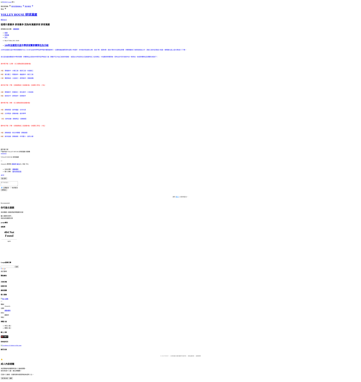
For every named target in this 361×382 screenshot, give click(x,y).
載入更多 (4, 178)
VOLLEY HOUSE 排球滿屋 (19, 14)
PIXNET (166, 356)
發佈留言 (4, 190)
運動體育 (16, 29)
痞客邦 (14, 164)
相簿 (6, 33)
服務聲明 (198, 356)
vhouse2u (3, 153)
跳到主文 (4, 20)
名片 (6, 37)
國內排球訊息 (16, 171)
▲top (2, 175)
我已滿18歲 (5, 378)
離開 (11, 378)
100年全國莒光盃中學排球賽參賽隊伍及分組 (27, 45)
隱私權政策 (191, 356)
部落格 (7, 35)
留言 (18, 164)
